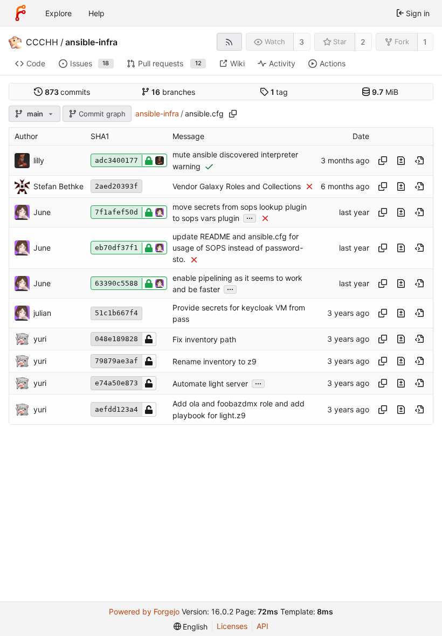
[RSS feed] (229, 42)
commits (68, 91)
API (262, 626)
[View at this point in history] (419, 161)
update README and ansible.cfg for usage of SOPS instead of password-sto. (237, 248)
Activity (282, 63)
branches (173, 91)
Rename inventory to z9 (214, 361)
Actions (333, 63)
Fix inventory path (204, 339)
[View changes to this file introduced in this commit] (401, 161)
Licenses (232, 626)
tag (279, 91)
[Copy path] (232, 113)
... (249, 217)
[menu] (191, 626)
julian (42, 312)
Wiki (237, 63)
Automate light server (210, 383)
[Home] (20, 13)
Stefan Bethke (58, 186)
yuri (39, 338)
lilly (38, 160)
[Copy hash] (383, 161)
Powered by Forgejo (144, 611)
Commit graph (102, 113)
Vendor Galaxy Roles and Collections (236, 186)
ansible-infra (91, 42)
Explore (58, 13)
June (42, 212)
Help (96, 13)
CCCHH (42, 42)
